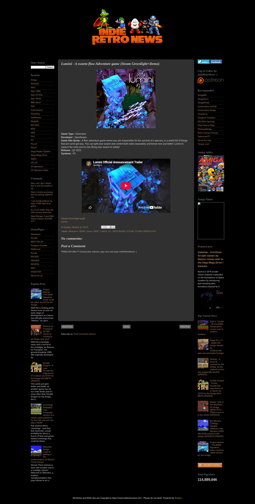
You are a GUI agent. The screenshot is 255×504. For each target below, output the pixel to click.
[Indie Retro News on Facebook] (216, 63)
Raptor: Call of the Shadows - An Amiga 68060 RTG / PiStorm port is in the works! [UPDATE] (211, 408)
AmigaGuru (203, 99)
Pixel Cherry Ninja (206, 125)
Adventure (73, 231)
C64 (33, 106)
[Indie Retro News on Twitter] (204, 63)
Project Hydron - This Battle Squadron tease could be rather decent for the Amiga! (211, 448)
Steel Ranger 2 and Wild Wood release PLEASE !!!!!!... (42, 219)
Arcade (34, 238)
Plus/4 (34, 147)
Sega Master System (40, 151)
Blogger (178, 498)
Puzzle (34, 253)
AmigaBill (202, 95)
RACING (35, 256)
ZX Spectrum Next (39, 170)
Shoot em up (37, 275)
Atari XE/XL (36, 98)
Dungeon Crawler (39, 245)
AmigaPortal (203, 102)
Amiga (34, 80)
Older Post (185, 327)
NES (33, 132)
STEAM (130, 231)
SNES (33, 159)
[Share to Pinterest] (113, 227)
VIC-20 (34, 162)
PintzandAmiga (205, 129)
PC (109, 231)
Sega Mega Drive (39, 155)
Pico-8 (34, 144)
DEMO (82, 231)
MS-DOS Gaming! (206, 121)
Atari (33, 87)
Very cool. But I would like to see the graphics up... (41, 186)
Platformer (36, 249)
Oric (33, 136)
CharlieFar (203, 114)
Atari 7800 (35, 91)
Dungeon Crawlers (206, 118)
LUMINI (103, 231)
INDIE (96, 231)
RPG (33, 268)
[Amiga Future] (211, 191)
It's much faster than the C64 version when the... (42, 211)
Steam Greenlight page (73, 218)
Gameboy (35, 114)
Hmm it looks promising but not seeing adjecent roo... (42, 194)
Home (126, 327)
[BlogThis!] (105, 227)
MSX (33, 129)
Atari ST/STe (36, 95)
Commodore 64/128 (207, 106)
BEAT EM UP (37, 242)
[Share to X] (108, 227)
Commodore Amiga (207, 110)
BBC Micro (36, 102)
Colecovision (37, 110)
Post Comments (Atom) (85, 334)
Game (89, 231)
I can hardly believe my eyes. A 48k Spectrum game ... (41, 203)
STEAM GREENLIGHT (145, 231)
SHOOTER (36, 272)
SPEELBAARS (119, 231)
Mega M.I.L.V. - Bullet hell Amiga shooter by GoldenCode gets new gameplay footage (211, 346)
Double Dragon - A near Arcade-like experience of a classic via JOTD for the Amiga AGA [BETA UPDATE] (211, 388)
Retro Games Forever (208, 133)
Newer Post (67, 327)
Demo (64, 221)
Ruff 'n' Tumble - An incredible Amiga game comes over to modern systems (211, 327)
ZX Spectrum (37, 166)
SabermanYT (204, 136)
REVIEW (35, 264)
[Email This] (102, 227)
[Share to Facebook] (110, 227)
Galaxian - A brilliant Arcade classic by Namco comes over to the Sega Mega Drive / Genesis (210, 259)
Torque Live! (203, 144)
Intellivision (36, 117)
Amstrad (35, 83)
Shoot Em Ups (204, 140)
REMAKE (35, 260)
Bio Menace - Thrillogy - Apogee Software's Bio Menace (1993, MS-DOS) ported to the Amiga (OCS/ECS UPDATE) (211, 428)
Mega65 (35, 121)
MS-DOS (35, 125)
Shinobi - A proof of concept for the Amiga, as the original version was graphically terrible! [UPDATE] (211, 367)
